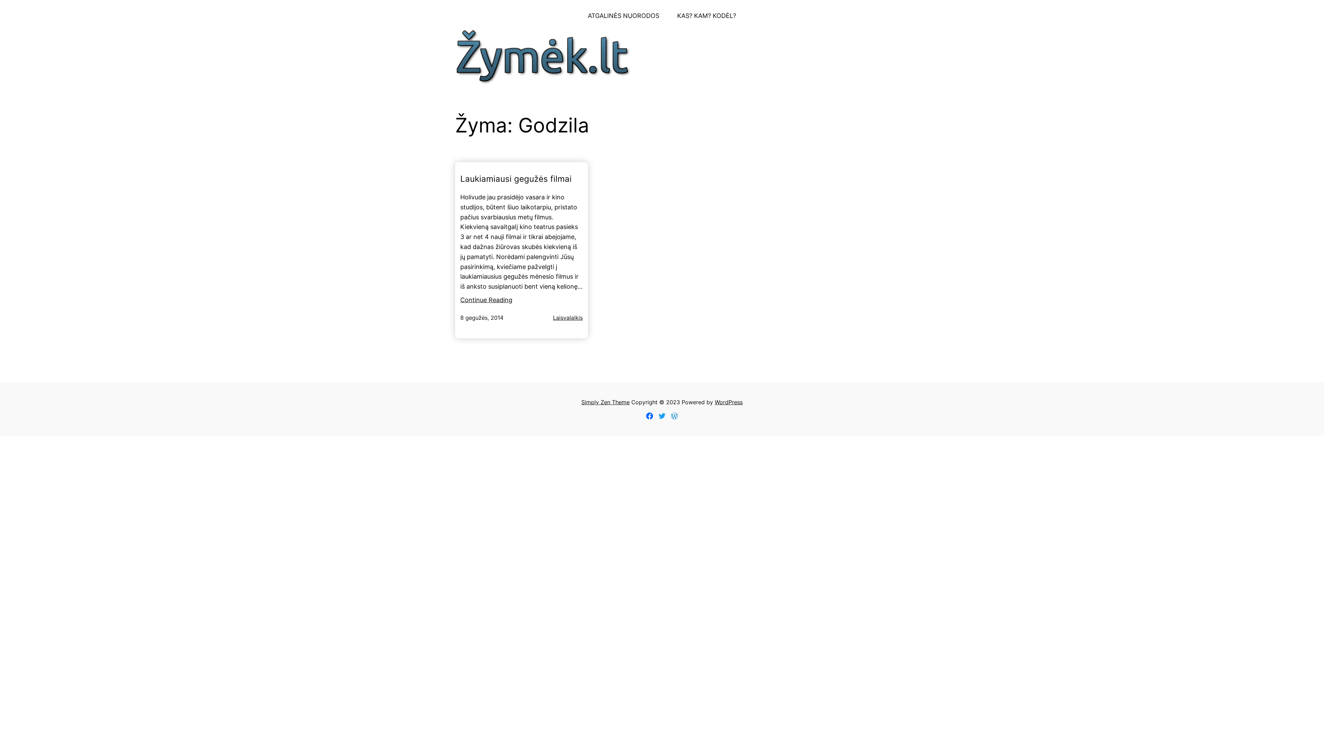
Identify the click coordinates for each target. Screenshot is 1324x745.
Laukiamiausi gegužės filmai (516, 179)
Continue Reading (486, 300)
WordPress (729, 402)
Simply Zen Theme (605, 402)
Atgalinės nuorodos (623, 15)
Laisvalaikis (568, 317)
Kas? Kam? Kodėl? (706, 15)
